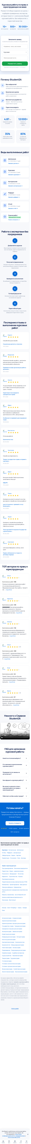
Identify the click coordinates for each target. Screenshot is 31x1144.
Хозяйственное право (19, 969)
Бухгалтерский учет (20, 894)
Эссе (18, 858)
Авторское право (7, 918)
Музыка (20, 876)
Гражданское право (20, 926)
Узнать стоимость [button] (15, 823)
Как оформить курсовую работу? (13, 780)
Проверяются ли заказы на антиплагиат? (11, 773)
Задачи (13, 855)
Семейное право (6, 953)
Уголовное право (7, 961)
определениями (20, 1136)
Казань (20, 907)
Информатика (17, 887)
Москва (4, 907)
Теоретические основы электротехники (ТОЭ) (14, 882)
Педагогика (5, 871)
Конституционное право (9, 939)
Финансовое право (7, 969)
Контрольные (12, 850)
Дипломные (20, 850)
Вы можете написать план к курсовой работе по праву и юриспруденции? (11, 788)
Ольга (9, 576)
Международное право (17, 945)
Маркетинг (5, 876)
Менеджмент (13, 874)
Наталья (9, 622)
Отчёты (4, 852)
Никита (10, 380)
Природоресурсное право (18, 950)
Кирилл (10, 335)
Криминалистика (19, 942)
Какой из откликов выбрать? (12, 758)
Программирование (7, 868)
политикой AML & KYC (14, 1137)
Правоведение (6, 950)
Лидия (9, 493)
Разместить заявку (15, 64)
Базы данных (23, 884)
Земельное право (17, 931)
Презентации (5, 858)
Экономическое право (21, 972)
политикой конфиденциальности (12, 1135)
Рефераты (9, 852)
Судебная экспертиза (18, 953)
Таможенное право (17, 955)
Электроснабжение (7, 887)
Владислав (11, 355)
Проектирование (14, 884)
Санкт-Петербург (12, 907)
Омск (3, 910)
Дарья (9, 405)
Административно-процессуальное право (13, 923)
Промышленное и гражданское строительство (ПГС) (15, 891)
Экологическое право (8, 972)
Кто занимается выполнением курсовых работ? (12, 765)
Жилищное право (7, 931)
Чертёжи (18, 855)
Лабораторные (6, 855)
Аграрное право (16, 918)
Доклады (23, 858)
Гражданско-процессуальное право (12, 929)
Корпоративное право (8, 942)
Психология (5, 874)
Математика (5, 884)
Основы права (16, 947)
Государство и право (8, 926)
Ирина (9, 691)
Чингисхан (11, 450)
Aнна (8, 668)
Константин (11, 430)
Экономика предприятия (21, 868)
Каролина (10, 599)
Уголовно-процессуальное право (11, 966)
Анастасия (11, 542)
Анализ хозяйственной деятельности (12, 897)
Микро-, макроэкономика (16, 871)
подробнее (9, 590)
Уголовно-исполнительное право (11, 963)
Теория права (6, 958)
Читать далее (15, 1008)
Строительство (13, 876)
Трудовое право (14, 958)
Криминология (6, 945)
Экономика (5, 900)
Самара (25, 907)
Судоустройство (6, 955)
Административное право (9, 921)
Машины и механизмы (8, 894)
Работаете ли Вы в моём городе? (13, 796)
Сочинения (13, 858)
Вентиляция (12, 900)
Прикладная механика (8, 879)
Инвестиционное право (8, 934)
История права (21, 937)
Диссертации (17, 852)
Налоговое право (7, 947)
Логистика (20, 874)
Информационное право (9, 937)
